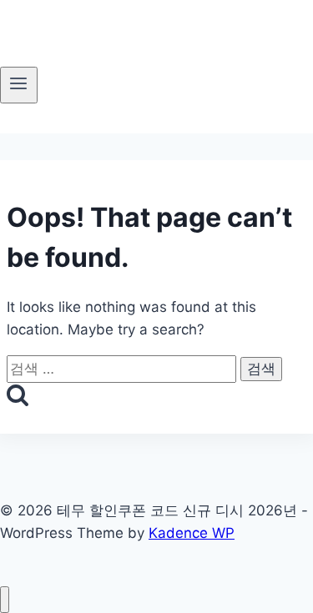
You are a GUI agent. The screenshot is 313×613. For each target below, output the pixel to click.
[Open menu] (19, 85)
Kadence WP (192, 533)
